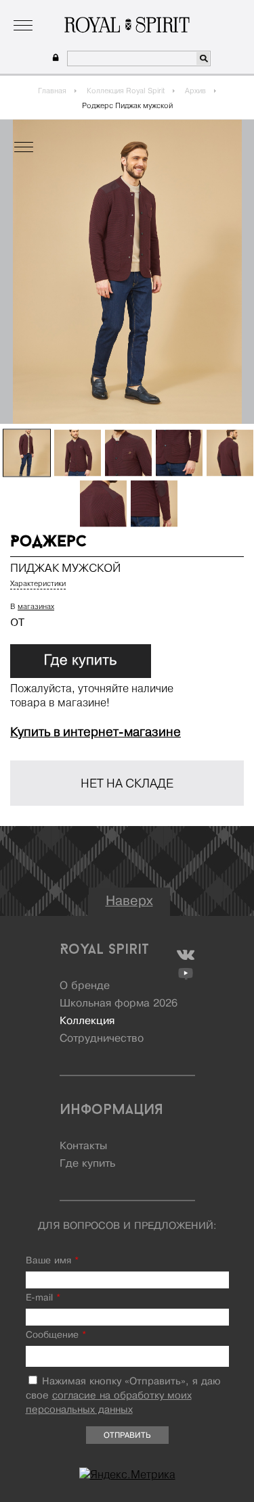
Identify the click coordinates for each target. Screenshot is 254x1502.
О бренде (33, 10)
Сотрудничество (102, 1039)
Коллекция (85, 10)
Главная (52, 90)
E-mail (43, 1298)
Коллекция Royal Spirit (126, 90)
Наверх (129, 901)
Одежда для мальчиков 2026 (179, 10)
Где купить (87, 1164)
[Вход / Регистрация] (54, 58)
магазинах (36, 606)
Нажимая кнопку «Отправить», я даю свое (123, 1396)
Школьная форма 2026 (118, 1004)
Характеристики (38, 583)
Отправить (127, 1435)
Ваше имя (52, 1261)
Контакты (83, 1146)
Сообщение (56, 1335)
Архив (195, 90)
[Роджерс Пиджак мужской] (27, 453)
